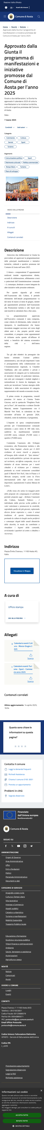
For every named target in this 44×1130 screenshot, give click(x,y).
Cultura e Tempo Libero (15, 896)
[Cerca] (38, 16)
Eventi (8, 994)
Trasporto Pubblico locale (16, 924)
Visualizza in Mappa (22, 570)
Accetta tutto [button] (22, 1115)
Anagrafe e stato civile (15, 892)
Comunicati (10, 975)
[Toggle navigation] (4, 16)
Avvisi (8, 979)
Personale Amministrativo (16, 876)
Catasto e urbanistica (14, 912)
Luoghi (8, 990)
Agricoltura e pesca (14, 959)
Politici (8, 873)
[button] (22, 1126)
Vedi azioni (21, 127)
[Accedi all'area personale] (6, 7)
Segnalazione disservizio (16, 1069)
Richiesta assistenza (14, 1077)
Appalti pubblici (12, 908)
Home (5, 26)
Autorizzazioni (11, 955)
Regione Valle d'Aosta (12, 2)
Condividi (8, 127)
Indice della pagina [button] (15, 209)
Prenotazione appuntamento (17, 1065)
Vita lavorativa (12, 900)
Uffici (8, 865)
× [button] (41, 1091)
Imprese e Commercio (14, 904)
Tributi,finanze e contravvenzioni (19, 943)
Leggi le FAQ (11, 1073)
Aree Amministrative (14, 861)
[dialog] (22, 1109)
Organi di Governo (13, 857)
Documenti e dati (13, 880)
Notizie (23, 26)
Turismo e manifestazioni (16, 916)
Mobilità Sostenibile (14, 920)
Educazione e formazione (16, 936)
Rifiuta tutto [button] (22, 1121)
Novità (14, 26)
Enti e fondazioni (13, 869)
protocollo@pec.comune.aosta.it (19, 1019)
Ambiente (10, 947)
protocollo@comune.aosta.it (13, 1025)
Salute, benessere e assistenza (18, 951)
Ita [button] (11, 7)
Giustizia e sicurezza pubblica (18, 939)
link (10, 1110)
